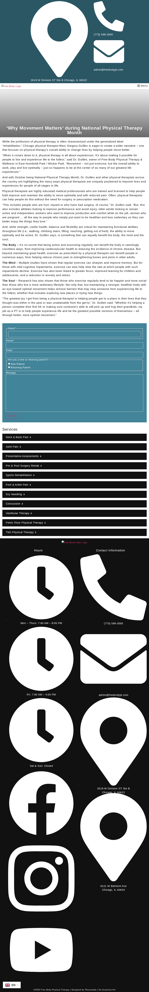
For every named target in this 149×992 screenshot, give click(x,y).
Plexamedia (90, 990)
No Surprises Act (107, 990)
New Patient (17, 364)
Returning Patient (20, 367)
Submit (12, 416)
